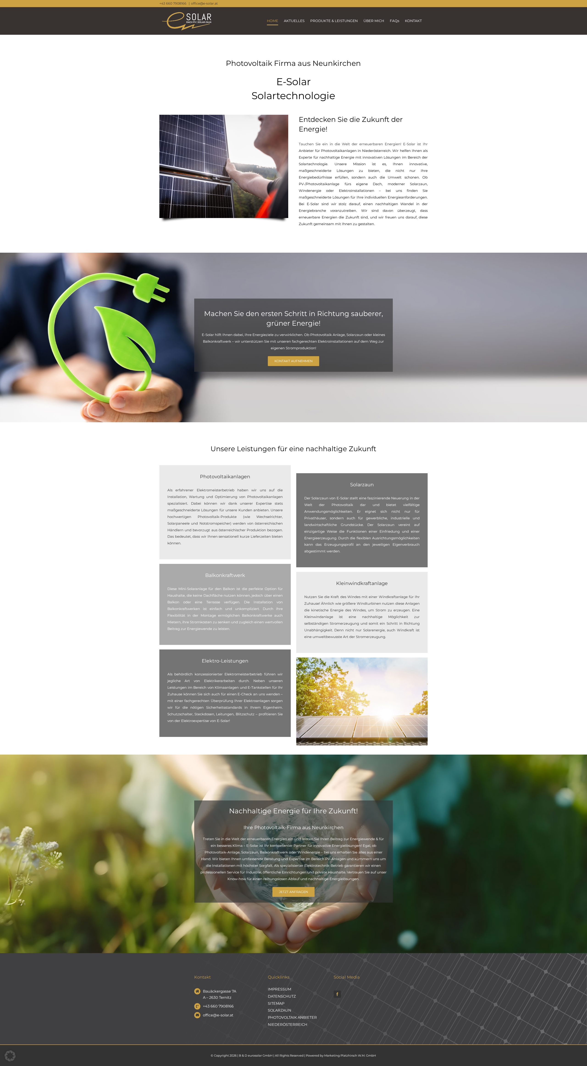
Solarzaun (354, 335)
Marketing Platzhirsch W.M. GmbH (350, 1055)
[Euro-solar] (362, 659)
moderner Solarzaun (407, 184)
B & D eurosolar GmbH (256, 1055)
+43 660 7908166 (173, 3)
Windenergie (310, 190)
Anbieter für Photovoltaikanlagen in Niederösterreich (344, 150)
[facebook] (337, 994)
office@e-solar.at (204, 3)
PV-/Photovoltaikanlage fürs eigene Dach (340, 184)
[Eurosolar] (223, 116)
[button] (10, 1056)
